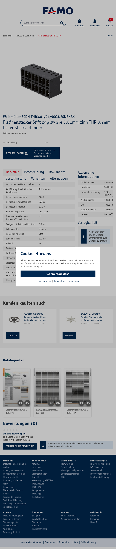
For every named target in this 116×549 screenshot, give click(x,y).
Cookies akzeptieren (58, 273)
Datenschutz (60, 281)
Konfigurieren (44, 281)
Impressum (74, 281)
